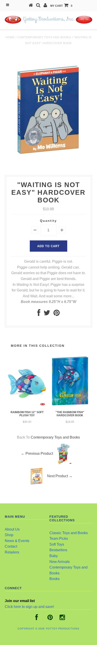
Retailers (12, 552)
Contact (11, 546)
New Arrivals (59, 562)
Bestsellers (58, 550)
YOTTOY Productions (62, 628)
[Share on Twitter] (47, 314)
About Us (12, 529)
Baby (53, 556)
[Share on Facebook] (38, 314)
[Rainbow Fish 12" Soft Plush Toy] (27, 406)
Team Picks (58, 538)
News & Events (17, 541)
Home (10, 37)
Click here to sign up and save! (29, 607)
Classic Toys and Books (68, 533)
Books (54, 579)
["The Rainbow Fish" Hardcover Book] (70, 406)
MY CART (61, 5)
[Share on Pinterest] (56, 314)
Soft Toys (56, 544)
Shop (9, 535)
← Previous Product (37, 453)
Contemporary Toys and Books (44, 37)
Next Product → (59, 476)
